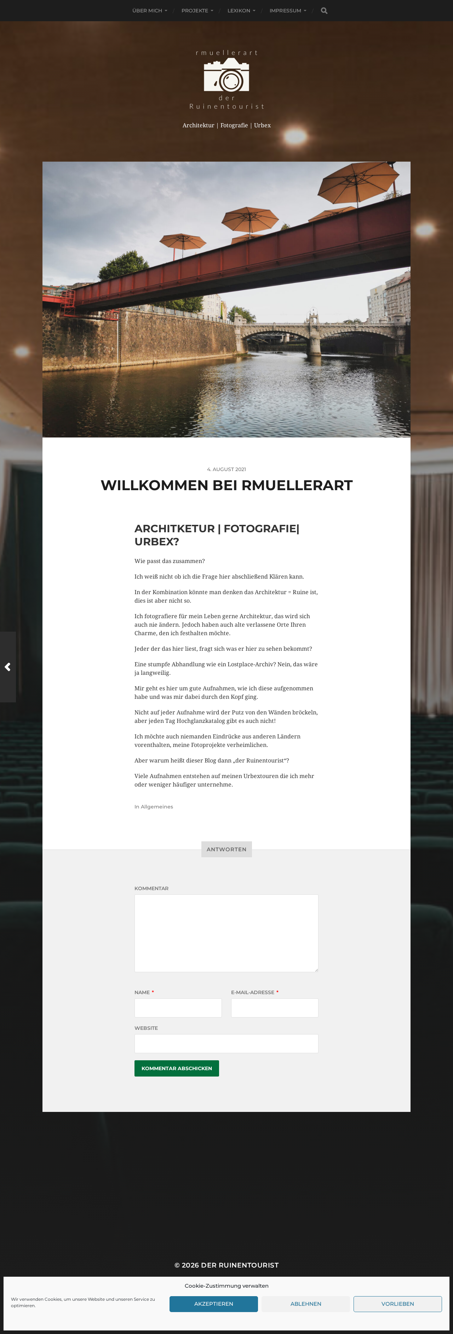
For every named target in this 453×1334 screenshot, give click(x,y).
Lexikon (239, 10)
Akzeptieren (213, 1304)
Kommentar (151, 888)
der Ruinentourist (240, 1265)
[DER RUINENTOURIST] (226, 79)
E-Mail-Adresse (255, 992)
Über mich (147, 10)
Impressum (285, 10)
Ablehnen (306, 1304)
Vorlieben (398, 1304)
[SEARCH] (324, 10)
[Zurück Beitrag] (8, 667)
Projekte (195, 10)
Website (146, 1028)
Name (144, 992)
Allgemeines (157, 807)
